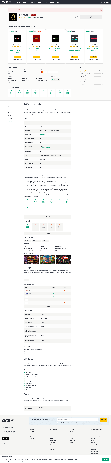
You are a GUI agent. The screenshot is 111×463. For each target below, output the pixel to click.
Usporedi (15, 59)
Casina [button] (18, 2)
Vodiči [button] (39, 2)
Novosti (58, 2)
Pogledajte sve (68, 86)
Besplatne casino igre (95, 444)
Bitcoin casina (93, 438)
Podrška (10, 121)
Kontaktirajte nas (32, 431)
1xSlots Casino (52, 449)
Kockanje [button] (32, 2)
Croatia (107, 2)
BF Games (45, 240)
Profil (9, 107)
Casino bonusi (93, 442)
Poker (71, 444)
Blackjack (72, 431)
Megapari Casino (53, 429)
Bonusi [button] (25, 2)
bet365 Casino (53, 436)
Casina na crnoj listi (33, 438)
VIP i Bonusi (10, 118)
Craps (71, 438)
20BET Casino (52, 442)
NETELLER (31, 299)
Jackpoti (52, 2)
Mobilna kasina (94, 447)
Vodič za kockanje (94, 451)
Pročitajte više (43, 461)
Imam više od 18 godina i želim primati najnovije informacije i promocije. (71, 422)
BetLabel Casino (53, 431)
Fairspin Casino (53, 440)
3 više (60, 71)
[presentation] (102, 47)
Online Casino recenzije (38, 17)
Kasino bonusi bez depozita (96, 431)
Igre (9, 109)
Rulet (71, 434)
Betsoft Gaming (36, 240)
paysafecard (31, 296)
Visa (30, 293)
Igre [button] (46, 2)
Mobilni (9, 115)
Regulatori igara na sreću (34, 436)
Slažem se (105, 459)
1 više (9, 73)
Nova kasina (93, 449)
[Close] (101, 10)
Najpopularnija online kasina (96, 429)
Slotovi (71, 436)
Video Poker (72, 440)
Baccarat (72, 442)
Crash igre (72, 429)
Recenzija (19, 59)
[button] (47, 217)
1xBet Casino (52, 447)
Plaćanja (10, 112)
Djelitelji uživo (93, 440)
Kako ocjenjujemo (32, 434)
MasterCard (31, 290)
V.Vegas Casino (53, 434)
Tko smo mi (31, 429)
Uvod (9, 104)
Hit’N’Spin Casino (53, 444)
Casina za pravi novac (95, 434)
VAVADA (51, 438)
